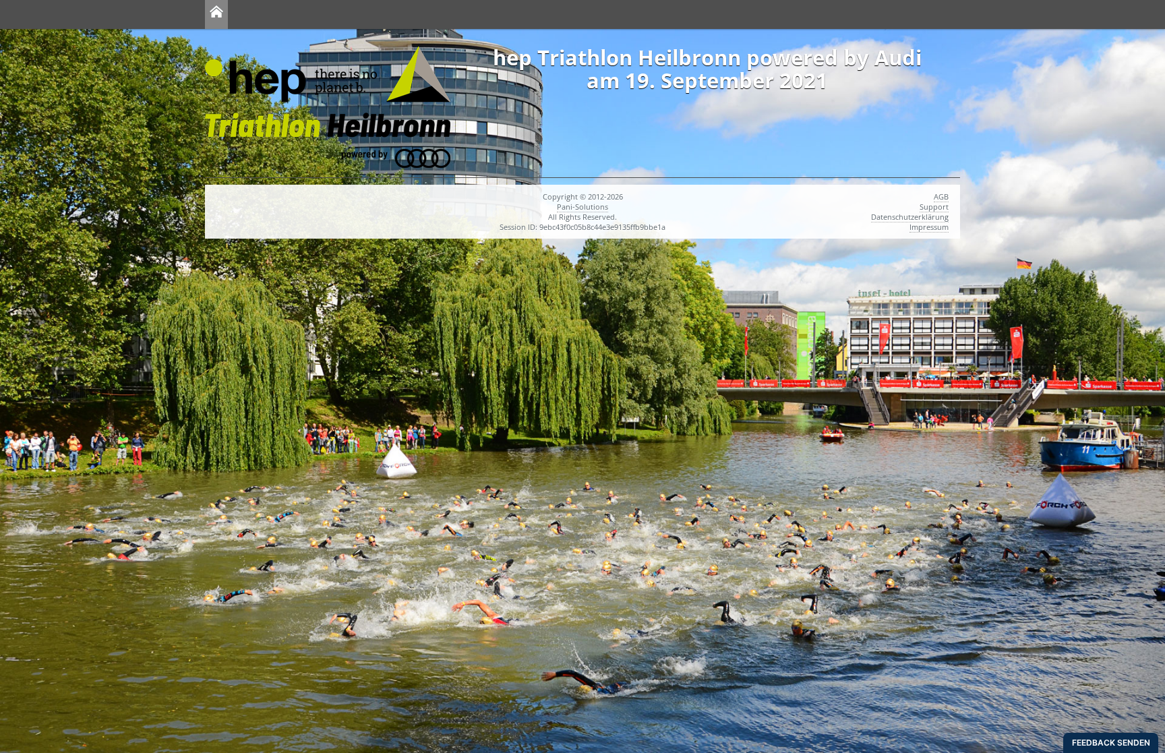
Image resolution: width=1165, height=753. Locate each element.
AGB (941, 196)
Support (934, 207)
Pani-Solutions (582, 207)
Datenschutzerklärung (910, 217)
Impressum (929, 227)
